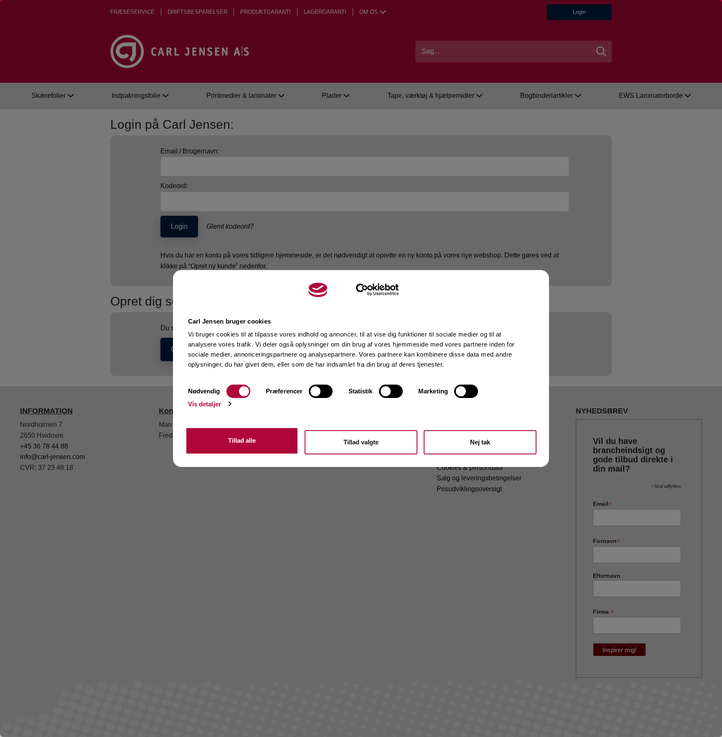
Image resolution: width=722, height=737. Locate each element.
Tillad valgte (361, 442)
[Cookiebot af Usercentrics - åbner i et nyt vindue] (377, 289)
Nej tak (480, 442)
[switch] (321, 391)
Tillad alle (242, 440)
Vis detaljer (204, 404)
